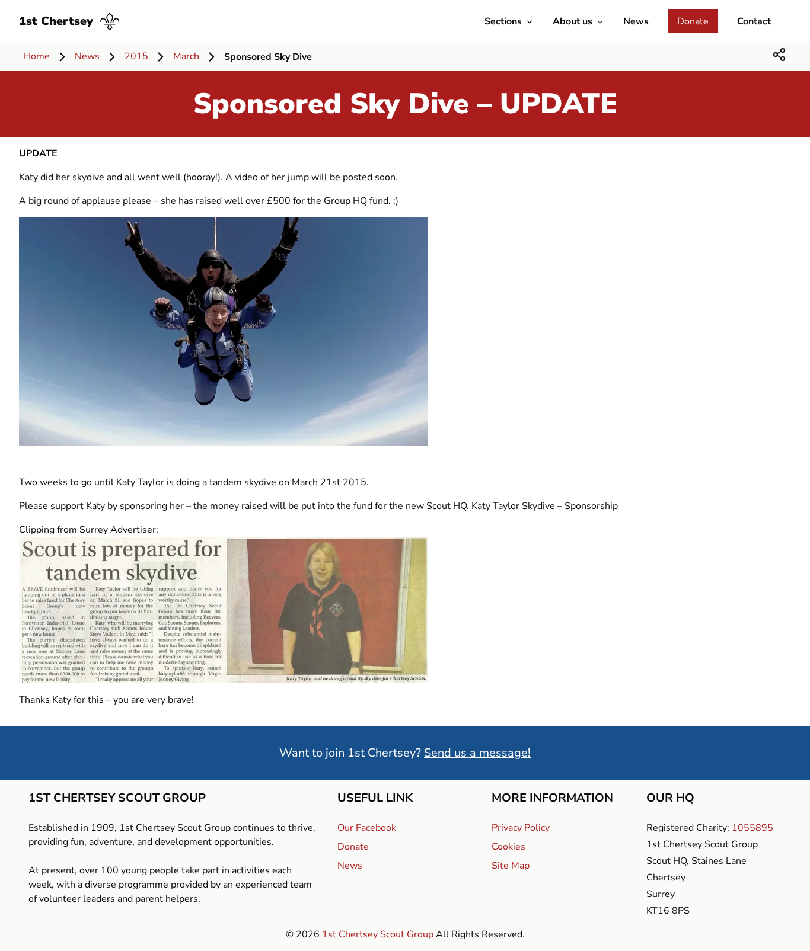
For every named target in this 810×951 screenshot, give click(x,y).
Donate (693, 21)
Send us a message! (477, 753)
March (186, 56)
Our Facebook (366, 827)
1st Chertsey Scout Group (379, 934)
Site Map (511, 865)
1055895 (752, 827)
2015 (136, 56)
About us (572, 21)
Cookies (508, 846)
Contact (754, 21)
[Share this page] (779, 54)
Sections (503, 21)
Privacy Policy (521, 827)
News (636, 21)
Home (37, 56)
